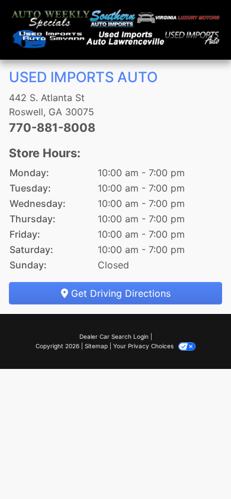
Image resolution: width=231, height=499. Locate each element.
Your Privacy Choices (144, 345)
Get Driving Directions (119, 293)
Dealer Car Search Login (114, 336)
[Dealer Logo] (115, 29)
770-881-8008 (52, 128)
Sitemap (96, 345)
